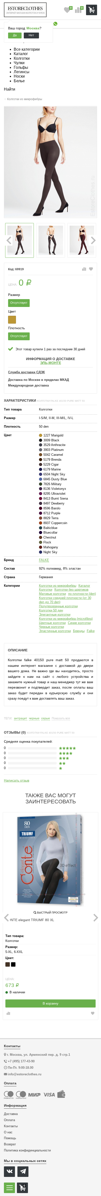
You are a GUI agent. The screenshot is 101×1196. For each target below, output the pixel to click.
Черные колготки (51, 627)
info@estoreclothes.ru (24, 1074)
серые (45, 718)
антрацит (20, 718)
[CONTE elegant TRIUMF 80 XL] (50, 859)
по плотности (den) (82, 594)
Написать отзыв (16, 780)
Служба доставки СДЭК (26, 372)
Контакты (11, 1126)
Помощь (10, 1138)
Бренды (79, 631)
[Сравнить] (84, 269)
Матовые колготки (52, 594)
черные (34, 718)
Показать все (61, 718)
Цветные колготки (52, 623)
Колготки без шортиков (71, 589)
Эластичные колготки (55, 631)
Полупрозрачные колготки (58, 606)
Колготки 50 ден (51, 610)
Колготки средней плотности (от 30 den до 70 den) (65, 600)
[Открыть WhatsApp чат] (55, 24)
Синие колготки (79, 623)
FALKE (44, 560)
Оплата (9, 1120)
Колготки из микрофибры (57, 585)
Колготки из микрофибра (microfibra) (66, 619)
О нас (8, 1132)
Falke (91, 631)
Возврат (10, 1144)
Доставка (11, 1114)
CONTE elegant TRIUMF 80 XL (29, 920)
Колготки (45, 589)
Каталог (84, 585)
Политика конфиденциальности (27, 1150)
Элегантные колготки (54, 614)
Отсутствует (18, 303)
